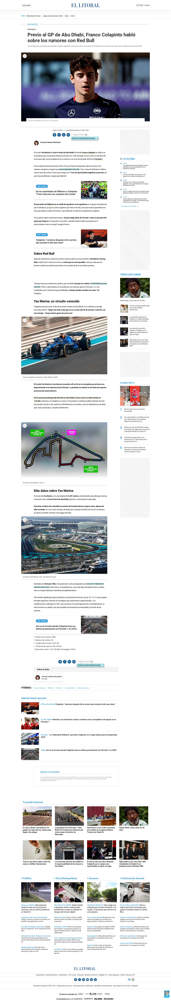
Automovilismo (70, 688)
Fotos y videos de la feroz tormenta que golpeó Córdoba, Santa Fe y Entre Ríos (136, 191)
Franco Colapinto (88, 152)
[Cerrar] (96, 138)
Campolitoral (40, 975)
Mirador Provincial (91, 975)
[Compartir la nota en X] (59, 135)
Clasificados (63, 975)
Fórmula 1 (99, 159)
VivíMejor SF (102, 975)
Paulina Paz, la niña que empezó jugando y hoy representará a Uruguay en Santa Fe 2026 (135, 182)
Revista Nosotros (52, 975)
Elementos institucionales (103, 986)
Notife (122, 975)
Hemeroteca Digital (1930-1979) (44, 986)
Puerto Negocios (113, 975)
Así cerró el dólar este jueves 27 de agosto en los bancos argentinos (134, 174)
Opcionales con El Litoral (121, 986)
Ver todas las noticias (129, 206)
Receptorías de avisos (64, 986)
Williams (50, 204)
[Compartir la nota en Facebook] (54, 135)
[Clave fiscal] (166, 997)
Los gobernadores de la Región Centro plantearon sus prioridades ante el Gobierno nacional (135, 166)
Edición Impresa (83, 688)
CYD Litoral (72, 975)
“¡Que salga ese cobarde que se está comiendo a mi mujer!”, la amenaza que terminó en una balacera (136, 199)
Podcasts (80, 975)
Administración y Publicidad (83, 986)
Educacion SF (130, 975)
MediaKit (135, 986)
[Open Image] (25, 56)
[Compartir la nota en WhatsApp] (63, 135)
